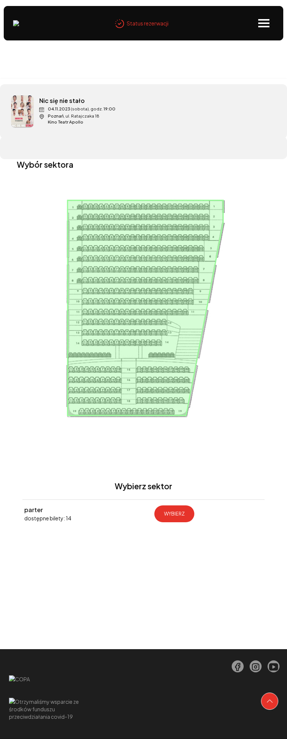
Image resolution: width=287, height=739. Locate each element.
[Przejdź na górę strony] (269, 701)
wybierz (174, 514)
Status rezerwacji (148, 23)
